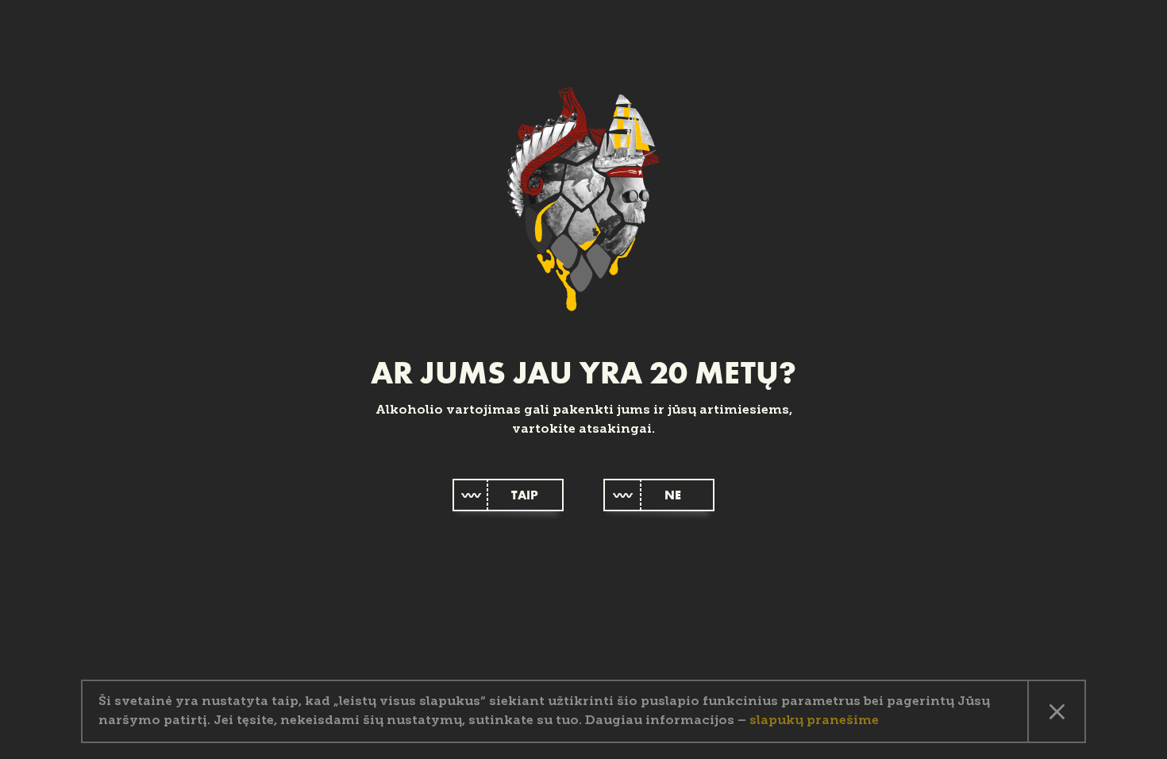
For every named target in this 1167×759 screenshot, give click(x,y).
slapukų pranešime (814, 721)
